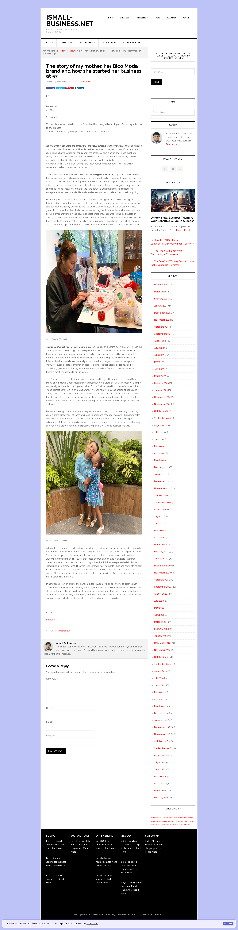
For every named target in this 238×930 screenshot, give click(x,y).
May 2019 (159, 692)
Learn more (92, 923)
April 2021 (159, 537)
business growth (171, 817)
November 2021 (162, 488)
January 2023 (161, 390)
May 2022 (159, 446)
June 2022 (159, 439)
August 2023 (160, 341)
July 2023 (159, 348)
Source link (51, 619)
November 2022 (162, 404)
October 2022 (161, 411)
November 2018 (162, 734)
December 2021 (162, 481)
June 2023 (159, 355)
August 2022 (160, 425)
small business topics (182, 825)
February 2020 (161, 629)
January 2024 (161, 305)
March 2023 (160, 376)
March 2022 (160, 460)
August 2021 (160, 509)
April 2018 (159, 783)
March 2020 (160, 622)
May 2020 (159, 608)
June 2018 (159, 769)
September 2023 (162, 334)
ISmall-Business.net (69, 20)
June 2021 (159, 523)
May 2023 (159, 362)
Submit (156, 82)
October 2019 (161, 657)
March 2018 (160, 790)
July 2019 (159, 678)
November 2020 (162, 572)
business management (186, 817)
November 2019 (162, 650)
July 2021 (158, 516)
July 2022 (159, 432)
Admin (161, 914)
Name (50, 708)
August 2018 (160, 755)
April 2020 (159, 615)
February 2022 (161, 467)
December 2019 (162, 643)
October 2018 (161, 741)
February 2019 (161, 713)
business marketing (158, 821)
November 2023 (162, 319)
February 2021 (161, 551)
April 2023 (159, 369)
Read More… (172, 144)
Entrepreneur (63, 631)
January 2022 (161, 474)
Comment (52, 679)
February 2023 (161, 383)
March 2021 (160, 544)
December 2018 (162, 727)
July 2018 (159, 762)
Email (49, 722)
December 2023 (162, 312)
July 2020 (159, 601)
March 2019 (160, 706)
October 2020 (161, 579)
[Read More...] (183, 230)
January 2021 (160, 558)
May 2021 (159, 530)
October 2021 (161, 495)
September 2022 (162, 418)
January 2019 (160, 720)
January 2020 (161, 636)
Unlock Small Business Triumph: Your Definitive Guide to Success (172, 219)
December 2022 (162, 397)
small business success (165, 825)
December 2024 (162, 284)
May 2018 (159, 776)
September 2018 (162, 748)
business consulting (158, 817)
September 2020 (162, 586)
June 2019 (159, 685)
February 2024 (161, 298)
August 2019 (160, 671)
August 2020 (160, 593)
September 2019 (162, 664)
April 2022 (159, 453)
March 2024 (160, 291)
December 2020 (162, 565)
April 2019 (159, 699)
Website (50, 735)
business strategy (171, 821)
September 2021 (162, 502)
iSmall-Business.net (99, 914)
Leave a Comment (85, 82)
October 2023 (161, 327)
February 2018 (161, 797)
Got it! (228, 923)
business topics (183, 821)
